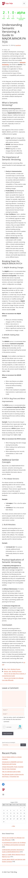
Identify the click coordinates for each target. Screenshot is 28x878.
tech (10, 671)
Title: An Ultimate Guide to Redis (11, 771)
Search (23, 744)
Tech (8, 669)
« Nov (13, 826)
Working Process (15, 669)
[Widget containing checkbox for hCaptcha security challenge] (12, 727)
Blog (5, 669)
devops (6, 671)
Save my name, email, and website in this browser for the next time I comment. (14, 719)
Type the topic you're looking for (8, 742)
